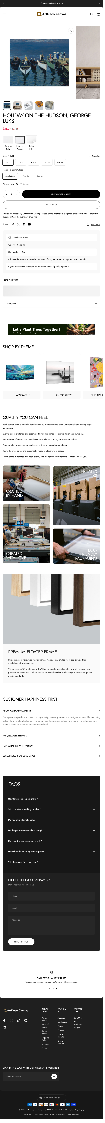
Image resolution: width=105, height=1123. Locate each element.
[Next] (99, 3)
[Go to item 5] (49, 105)
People (60, 1026)
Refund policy (28, 1114)
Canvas (40, 176)
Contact (45, 1048)
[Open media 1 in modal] (71, 31)
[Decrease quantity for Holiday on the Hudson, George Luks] (6, 194)
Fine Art (26, 176)
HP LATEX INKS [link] (88, 473)
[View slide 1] (46, 988)
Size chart (96, 156)
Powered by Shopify (76, 1109)
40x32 (60, 162)
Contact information (73, 1114)
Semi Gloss (10, 176)
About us (45, 1044)
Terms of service (45, 1025)
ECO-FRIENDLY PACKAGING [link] (86, 554)
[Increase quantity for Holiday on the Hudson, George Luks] (17, 194)
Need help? (95, 224)
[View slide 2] (50, 988)
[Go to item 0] (7, 105)
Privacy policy (44, 1019)
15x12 (20, 162)
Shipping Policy (45, 1038)
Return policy (44, 1032)
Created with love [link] (16, 556)
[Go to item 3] (28, 105)
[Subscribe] (54, 1076)
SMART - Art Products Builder (77, 1023)
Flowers (61, 1030)
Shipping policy (60, 1114)
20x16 (33, 162)
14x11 (8, 162)
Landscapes (62, 1022)
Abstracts (61, 1018)
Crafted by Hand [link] (14, 493)
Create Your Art (61, 1042)
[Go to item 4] (39, 105)
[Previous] (4, 3)
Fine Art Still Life (61, 1035)
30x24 (47, 162)
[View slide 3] (53, 988)
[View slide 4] (56, 988)
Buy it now (51, 204)
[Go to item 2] (17, 105)
